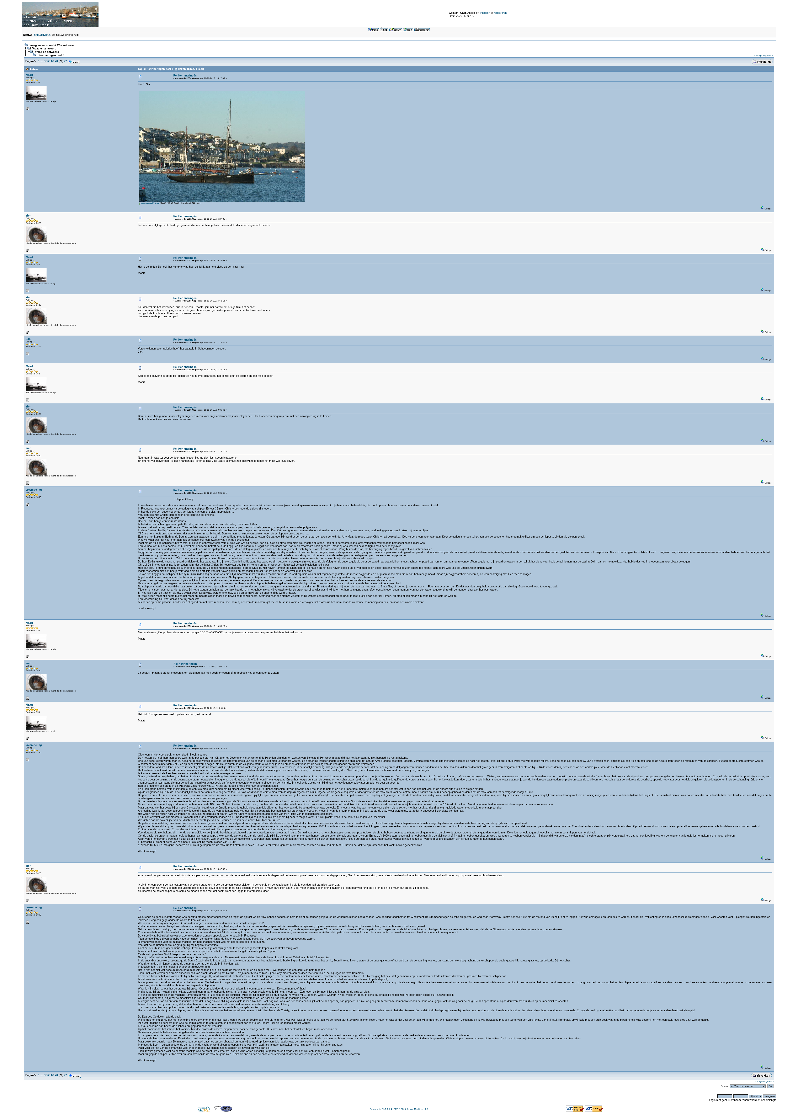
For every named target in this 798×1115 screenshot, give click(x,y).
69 (52, 61)
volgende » (768, 55)
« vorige (758, 55)
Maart (29, 74)
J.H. (28, 339)
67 (45, 61)
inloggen (485, 12)
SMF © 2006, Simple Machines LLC (411, 1109)
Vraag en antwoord (44, 48)
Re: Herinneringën (185, 75)
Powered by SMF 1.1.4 (381, 1109)
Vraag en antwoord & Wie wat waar (52, 45)
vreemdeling (34, 489)
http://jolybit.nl (42, 34)
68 (48, 61)
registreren (500, 12)
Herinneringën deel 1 (51, 55)
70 (56, 61)
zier (28, 215)
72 (65, 61)
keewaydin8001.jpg (149, 203)
